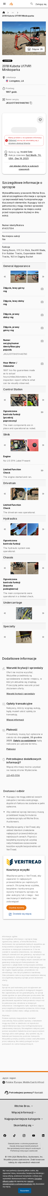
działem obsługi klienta (19, 143)
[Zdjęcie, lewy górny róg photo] (42, 289)
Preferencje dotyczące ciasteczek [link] (24, 1151)
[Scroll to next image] (43, 277)
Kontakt (39, 1092)
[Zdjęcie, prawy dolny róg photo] (42, 315)
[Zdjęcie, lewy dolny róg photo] (42, 302)
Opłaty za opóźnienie (24, 740)
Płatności (11, 749)
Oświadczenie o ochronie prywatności (23, 1144)
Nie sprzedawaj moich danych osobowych (24, 1148)
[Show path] (12, 13)
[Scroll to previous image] (4, 277)
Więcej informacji (15, 719)
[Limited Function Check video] (42, 470)
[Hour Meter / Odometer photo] (42, 364)
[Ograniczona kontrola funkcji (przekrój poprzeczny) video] (42, 412)
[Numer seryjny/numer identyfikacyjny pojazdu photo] (42, 341)
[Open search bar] (31, 3)
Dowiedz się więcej (22, 914)
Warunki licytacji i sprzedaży (20, 693)
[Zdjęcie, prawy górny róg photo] (42, 328)
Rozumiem (24, 1191)
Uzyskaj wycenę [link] (16, 907)
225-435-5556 (13, 775)
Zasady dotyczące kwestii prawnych (24, 1146)
